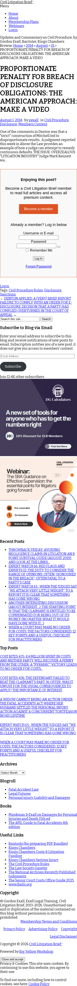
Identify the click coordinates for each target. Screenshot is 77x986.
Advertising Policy (43, 929)
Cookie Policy (38, 984)
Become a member (38, 209)
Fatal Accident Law (24, 789)
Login (13, 30)
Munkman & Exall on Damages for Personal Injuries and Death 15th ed (43, 817)
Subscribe (13, 366)
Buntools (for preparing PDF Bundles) (38, 844)
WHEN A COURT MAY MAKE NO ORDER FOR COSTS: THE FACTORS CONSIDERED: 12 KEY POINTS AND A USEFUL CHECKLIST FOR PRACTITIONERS (42, 633)
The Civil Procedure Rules (29, 864)
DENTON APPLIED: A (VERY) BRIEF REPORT (37, 298)
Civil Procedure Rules (26, 290)
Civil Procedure (56, 120)
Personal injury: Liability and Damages (39, 798)
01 (52, 46)
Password (38, 241)
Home (13, 14)
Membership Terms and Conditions (49, 921)
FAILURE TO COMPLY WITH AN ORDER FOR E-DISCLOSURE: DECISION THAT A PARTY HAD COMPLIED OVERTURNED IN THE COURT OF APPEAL (36, 308)
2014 (29, 46)
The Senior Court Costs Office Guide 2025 (41, 880)
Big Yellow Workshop (36, 952)
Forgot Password (39, 266)
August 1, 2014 (11, 120)
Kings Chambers (22, 848)
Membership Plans (24, 22)
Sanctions (8, 294)
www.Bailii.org (20, 884)
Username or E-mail (38, 233)
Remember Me (40, 250)
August (42, 46)
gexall (33, 120)
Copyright (69, 929)
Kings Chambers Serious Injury (33, 860)
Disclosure (8, 124)
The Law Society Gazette (28, 868)
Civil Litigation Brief (16, 2)
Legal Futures (20, 794)
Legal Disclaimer (63, 936)
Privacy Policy (14, 929)
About (13, 18)
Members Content (32, 124)
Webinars (16, 26)
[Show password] (59, 246)
